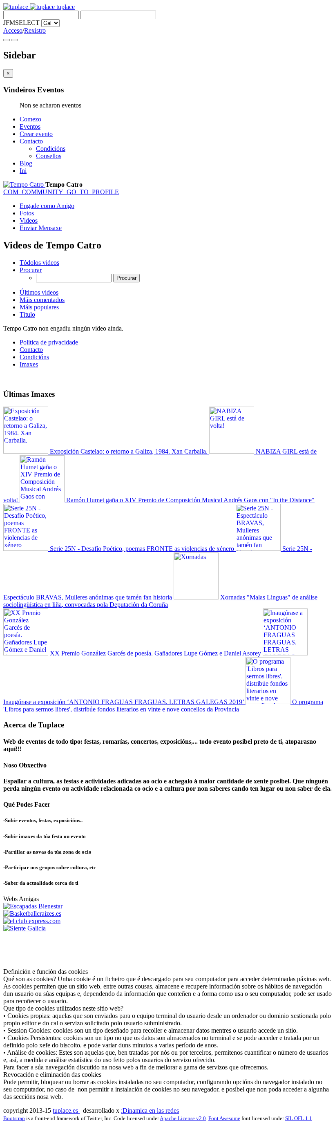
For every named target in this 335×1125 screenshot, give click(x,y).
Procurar (31, 269)
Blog (26, 163)
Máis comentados (42, 299)
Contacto (31, 141)
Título (27, 314)
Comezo (30, 119)
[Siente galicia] (24, 928)
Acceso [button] (12, 30)
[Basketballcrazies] (32, 913)
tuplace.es (66, 1110)
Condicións (50, 148)
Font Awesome (224, 1118)
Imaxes (29, 364)
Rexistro (35, 30)
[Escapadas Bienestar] (33, 906)
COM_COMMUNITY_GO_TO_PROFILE (61, 191)
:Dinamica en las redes (150, 1110)
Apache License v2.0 (183, 1118)
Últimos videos (39, 292)
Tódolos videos (39, 262)
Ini (23, 170)
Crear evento (36, 133)
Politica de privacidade (49, 342)
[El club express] (31, 920)
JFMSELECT (21, 22)
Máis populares (39, 307)
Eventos (30, 126)
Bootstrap (14, 1118)
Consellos (48, 155)
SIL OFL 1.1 (298, 1118)
